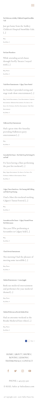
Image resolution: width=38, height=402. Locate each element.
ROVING (13, 357)
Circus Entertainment (23, 99)
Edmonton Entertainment (17, 102)
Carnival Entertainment (12, 99)
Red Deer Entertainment (21, 106)
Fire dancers (27, 102)
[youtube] (30, 371)
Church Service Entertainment (11, 251)
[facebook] (8, 371)
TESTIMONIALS (13, 361)
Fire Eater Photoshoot (9, 52)
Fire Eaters (26, 172)
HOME (9, 354)
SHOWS (27, 354)
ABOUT (18, 354)
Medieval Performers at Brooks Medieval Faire (15, 312)
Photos (8, 70)
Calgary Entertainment (11, 172)
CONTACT (27, 361)
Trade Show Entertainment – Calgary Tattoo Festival (17, 84)
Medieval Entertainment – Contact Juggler (14, 280)
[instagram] (23, 371)
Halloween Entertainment (15, 175)
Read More (6, 42)
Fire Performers (10, 106)
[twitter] (15, 371)
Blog (4, 38)
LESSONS (23, 357)
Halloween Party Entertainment (12, 123)
